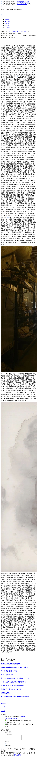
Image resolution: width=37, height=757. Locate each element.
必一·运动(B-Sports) (15, 31)
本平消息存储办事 (7, 674)
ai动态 (7, 25)
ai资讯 (7, 23)
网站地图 (17, 755)
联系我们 (8, 27)
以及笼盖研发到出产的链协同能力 (12, 685)
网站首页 (8, 19)
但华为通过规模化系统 (9, 671)
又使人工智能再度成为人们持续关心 (13, 682)
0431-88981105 (22, 4)
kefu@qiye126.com (23, 2)
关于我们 (8, 21)
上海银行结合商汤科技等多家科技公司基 (15, 678)
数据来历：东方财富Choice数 (11, 689)
